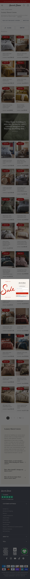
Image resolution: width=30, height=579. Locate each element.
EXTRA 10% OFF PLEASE (22, 293)
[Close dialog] (28, 280)
